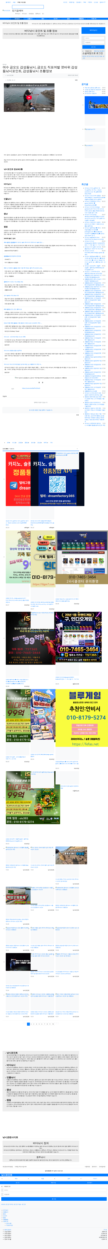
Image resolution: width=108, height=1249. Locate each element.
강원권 (20, 442)
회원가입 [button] (53, 1182)
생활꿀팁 (5, 1219)
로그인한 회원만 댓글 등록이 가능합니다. (41, 410)
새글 (14, 2)
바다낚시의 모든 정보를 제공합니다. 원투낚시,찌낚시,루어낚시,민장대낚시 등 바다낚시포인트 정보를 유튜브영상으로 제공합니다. (68, 23)
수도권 (14, 442)
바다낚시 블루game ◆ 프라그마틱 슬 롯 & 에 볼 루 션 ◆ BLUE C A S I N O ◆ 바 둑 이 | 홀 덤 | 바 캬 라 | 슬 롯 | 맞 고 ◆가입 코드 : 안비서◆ (95, 260)
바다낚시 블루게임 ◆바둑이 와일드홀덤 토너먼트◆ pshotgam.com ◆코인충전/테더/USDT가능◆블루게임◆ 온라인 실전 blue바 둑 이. (94, 231)
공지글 (85, 84)
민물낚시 (5, 1212)
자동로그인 (88, 51)
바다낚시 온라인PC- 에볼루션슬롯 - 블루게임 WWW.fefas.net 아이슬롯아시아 (94, 267)
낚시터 (5, 1216)
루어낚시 (17, 13)
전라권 (33, 442)
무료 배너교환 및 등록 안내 (92, 87)
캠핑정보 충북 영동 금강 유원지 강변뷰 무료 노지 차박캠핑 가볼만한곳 (94, 398)
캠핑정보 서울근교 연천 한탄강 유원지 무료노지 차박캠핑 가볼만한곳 (95, 410)
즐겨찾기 (8, 2)
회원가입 (71, 2)
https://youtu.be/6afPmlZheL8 (31, 388)
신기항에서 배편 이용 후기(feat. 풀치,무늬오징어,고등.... (23, 268)
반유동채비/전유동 (12, 256)
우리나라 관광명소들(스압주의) (13, 350)
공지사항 (8, 1223)
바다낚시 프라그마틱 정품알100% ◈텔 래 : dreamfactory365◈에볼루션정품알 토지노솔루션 (95, 197)
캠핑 (4, 1217)
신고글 (96, 2)
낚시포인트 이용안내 (90, 93)
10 (53, 1024)
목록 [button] (76, 80)
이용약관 (87, 1166)
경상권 (39, 442)
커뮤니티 (5, 1221)
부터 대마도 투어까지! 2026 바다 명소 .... (24, 242)
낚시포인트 (6, 1175)
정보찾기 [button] (89, 1182)
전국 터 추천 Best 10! (11, 295)
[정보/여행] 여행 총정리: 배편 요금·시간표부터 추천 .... (23, 323)
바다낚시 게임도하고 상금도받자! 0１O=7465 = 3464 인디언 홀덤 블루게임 (94, 224)
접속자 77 (102, 2)
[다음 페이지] (56, 1023)
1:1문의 (90, 2)
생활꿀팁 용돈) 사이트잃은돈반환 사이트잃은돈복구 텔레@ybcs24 (93, 322)
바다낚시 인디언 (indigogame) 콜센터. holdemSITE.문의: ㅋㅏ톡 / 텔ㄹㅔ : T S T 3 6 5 (95, 243)
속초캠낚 (31, 13)
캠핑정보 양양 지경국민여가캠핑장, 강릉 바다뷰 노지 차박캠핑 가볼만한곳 (94, 404)
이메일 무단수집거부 (21, 1166)
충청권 (27, 442)
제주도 (46, 442)
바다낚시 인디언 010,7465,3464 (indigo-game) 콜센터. (94, 252)
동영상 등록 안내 (89, 91)
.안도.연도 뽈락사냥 (13, 309)
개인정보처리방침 (8, 1166)
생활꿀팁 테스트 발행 (91, 391)
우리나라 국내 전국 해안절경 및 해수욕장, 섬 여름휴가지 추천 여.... (23, 364)
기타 (51, 442)
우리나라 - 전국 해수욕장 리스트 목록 (14, 337)
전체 (8, 442)
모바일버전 (102, 1166)
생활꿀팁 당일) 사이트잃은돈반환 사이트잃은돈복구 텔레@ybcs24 (93, 300)
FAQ (84, 2)
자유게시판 (9, 1225)
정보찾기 (78, 2)
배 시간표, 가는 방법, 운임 (13, 282)
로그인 (65, 2)
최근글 (85, 184)
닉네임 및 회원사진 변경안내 (93, 89)
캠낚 (4, 1214)
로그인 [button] (18, 1182)
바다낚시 (24, 13)
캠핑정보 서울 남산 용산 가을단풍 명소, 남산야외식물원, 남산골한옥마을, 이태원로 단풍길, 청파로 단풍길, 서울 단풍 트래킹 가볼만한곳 (94, 417)
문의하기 (94, 1166)
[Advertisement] (41, 51)
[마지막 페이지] (58, 1023)
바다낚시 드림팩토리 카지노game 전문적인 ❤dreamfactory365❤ (93, 203)
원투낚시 (37, 13)
